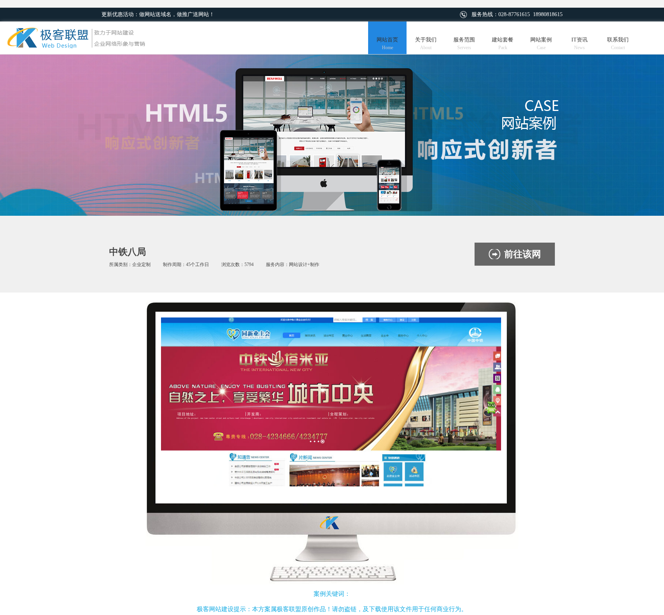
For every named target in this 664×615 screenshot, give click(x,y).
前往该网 (522, 254)
